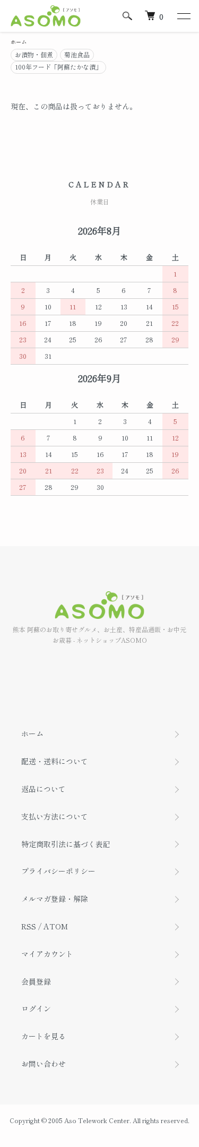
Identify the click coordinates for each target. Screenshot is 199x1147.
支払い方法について (54, 816)
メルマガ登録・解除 (54, 898)
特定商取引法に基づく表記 (65, 844)
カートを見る (43, 1036)
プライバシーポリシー (58, 871)
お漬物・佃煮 (34, 54)
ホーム (19, 42)
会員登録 (36, 981)
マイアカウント (47, 953)
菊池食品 (77, 54)
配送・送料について (54, 761)
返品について (43, 788)
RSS (28, 926)
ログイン (36, 1008)
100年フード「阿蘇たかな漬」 (58, 66)
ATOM (56, 926)
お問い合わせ (43, 1063)
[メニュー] (183, 16)
